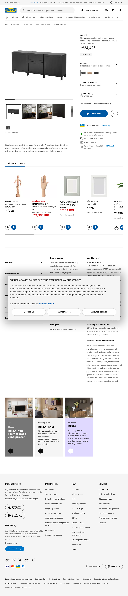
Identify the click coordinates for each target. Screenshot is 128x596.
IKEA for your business (48, 2)
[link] (89, 73)
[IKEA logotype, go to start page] (10, 10)
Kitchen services (105, 499)
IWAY (74, 549)
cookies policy (46, 304)
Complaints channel (50, 583)
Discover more (11, 543)
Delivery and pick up (107, 494)
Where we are (77, 494)
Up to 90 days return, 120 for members (99, 147)
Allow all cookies (99, 312)
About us (75, 489)
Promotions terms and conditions (106, 579)
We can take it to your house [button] (94, 138)
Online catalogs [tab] (46, 17)
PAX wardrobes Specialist (109, 508)
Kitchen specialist (76, 2)
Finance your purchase (108, 518)
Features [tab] (9, 262)
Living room (28, 24)
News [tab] (59, 17)
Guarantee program (53, 513)
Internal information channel (30, 583)
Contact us (49, 489)
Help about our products (55, 499)
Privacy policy (86, 579)
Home (7, 24)
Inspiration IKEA (78, 513)
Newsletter (76, 544)
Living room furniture (43, 24)
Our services (104, 489)
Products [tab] (14, 17)
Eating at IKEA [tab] (111, 17)
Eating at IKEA (63, 2)
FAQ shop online (52, 508)
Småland (102, 523)
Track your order (52, 494)
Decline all (29, 312)
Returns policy (65, 583)
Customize (63, 312)
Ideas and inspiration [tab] (75, 17)
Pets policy (77, 583)
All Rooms (16, 24)
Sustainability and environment (79, 533)
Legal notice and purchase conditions (18, 579)
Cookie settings (54, 579)
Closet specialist (90, 2)
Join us (74, 499)
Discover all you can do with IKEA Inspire (21, 498)
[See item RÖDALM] (99, 186)
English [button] (116, 2)
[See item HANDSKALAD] (44, 186)
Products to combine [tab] (15, 163)
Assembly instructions (54, 518)
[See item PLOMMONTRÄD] (72, 186)
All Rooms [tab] (30, 17)
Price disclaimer (11, 583)
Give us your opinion (53, 535)
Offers (74, 518)
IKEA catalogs (77, 508)
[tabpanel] (86, 323)
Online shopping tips (53, 503)
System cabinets (60, 24)
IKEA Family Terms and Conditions (96, 583)
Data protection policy (71, 579)
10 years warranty (11, 132)
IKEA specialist (104, 503)
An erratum (49, 530)
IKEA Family (34, 2)
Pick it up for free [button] (90, 142)
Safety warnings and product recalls (57, 524)
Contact (101, 2)
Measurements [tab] (12, 273)
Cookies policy (40, 579)
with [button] (98, 125)
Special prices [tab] (95, 17)
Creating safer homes (81, 540)
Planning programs (106, 513)
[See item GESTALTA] (17, 186)
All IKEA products (79, 503)
